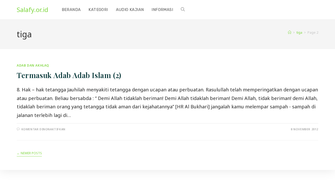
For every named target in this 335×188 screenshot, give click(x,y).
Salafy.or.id (32, 9)
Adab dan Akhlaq (33, 65)
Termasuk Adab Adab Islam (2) (69, 75)
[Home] (289, 32)
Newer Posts (29, 153)
